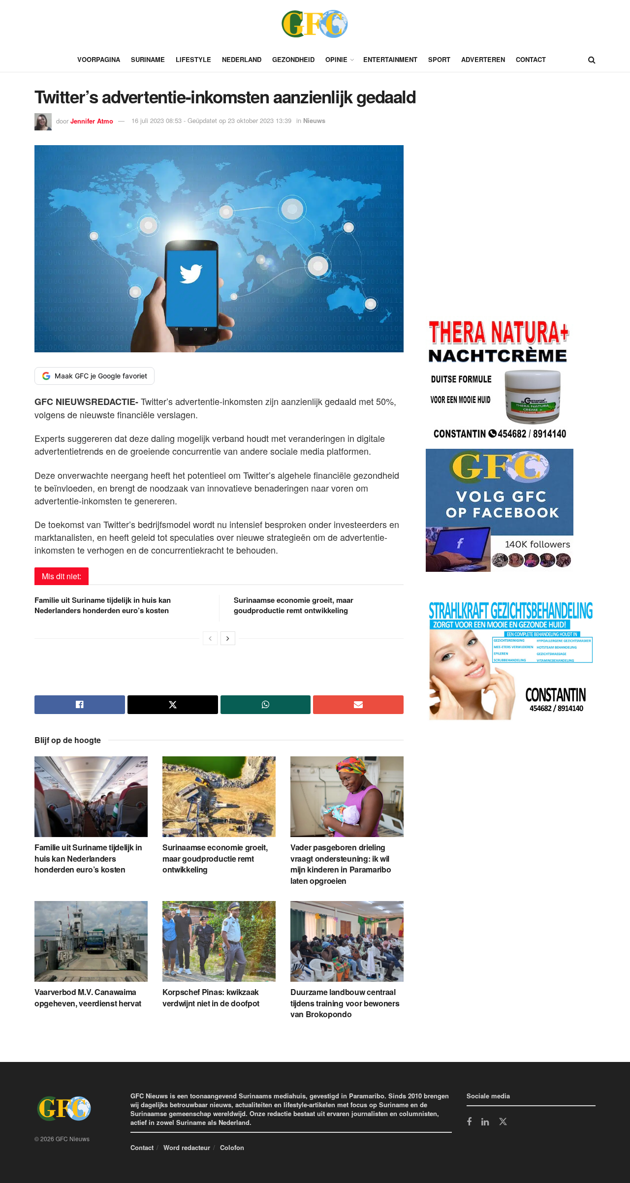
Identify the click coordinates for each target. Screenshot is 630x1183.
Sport (439, 59)
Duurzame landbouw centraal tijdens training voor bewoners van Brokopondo (344, 1003)
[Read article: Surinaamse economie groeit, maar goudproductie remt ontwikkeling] (219, 796)
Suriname (148, 59)
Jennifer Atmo (91, 120)
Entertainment (390, 59)
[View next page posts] (227, 638)
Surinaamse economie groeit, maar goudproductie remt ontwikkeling (293, 605)
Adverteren (483, 59)
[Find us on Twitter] (503, 1122)
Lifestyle (193, 59)
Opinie (336, 59)
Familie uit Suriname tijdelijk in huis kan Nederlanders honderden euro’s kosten (102, 605)
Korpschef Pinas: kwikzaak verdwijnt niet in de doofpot (210, 997)
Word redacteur (186, 1147)
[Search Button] (592, 59)
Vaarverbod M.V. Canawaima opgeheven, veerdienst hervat (87, 997)
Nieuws (314, 120)
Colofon (232, 1147)
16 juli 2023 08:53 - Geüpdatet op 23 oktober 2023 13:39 (211, 120)
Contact (531, 59)
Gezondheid (293, 59)
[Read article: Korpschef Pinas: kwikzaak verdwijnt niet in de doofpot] (219, 941)
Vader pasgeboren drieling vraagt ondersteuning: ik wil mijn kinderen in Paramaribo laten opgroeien (340, 863)
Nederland (241, 59)
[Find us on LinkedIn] (485, 1122)
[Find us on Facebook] (469, 1122)
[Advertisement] (499, 232)
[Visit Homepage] (315, 23)
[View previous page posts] (210, 638)
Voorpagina (98, 59)
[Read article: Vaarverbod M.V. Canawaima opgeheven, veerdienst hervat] (91, 941)
